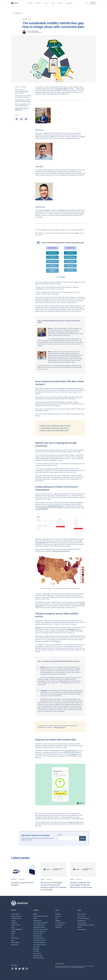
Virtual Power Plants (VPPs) (40, 916)
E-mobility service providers (40, 929)
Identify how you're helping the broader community (23, 96)
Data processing (81, 922)
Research (38, 627)
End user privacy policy (83, 918)
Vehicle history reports (39, 940)
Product (14, 879)
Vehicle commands (16, 916)
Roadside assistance (38, 938)
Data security (14, 944)
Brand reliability (15, 942)
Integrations (14, 922)
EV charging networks (39, 925)
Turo (67, 682)
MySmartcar (58, 927)
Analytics (13, 931)
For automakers (59, 925)
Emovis (82, 602)
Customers (58, 914)
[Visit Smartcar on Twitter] (19, 968)
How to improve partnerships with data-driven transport (22, 91)
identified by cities (73, 629)
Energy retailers (37, 920)
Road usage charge (38, 957)
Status (12, 940)
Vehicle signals (15, 914)
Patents (79, 927)
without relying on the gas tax (61, 551)
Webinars (57, 920)
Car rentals (36, 951)
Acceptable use (81, 920)
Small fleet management (39, 942)
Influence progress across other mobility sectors (23, 104)
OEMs (42, 879)
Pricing (13, 933)
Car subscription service (39, 944)
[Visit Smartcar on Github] (12, 968)
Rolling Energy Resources (55, 506)
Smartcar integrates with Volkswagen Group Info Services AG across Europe (81, 885)
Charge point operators (39, 927)
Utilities (35, 918)
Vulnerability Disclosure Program (85, 925)
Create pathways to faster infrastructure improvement (23, 100)
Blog (56, 918)
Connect (13, 920)
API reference (14, 938)
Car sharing (36, 946)
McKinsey (62, 277)
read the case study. (59, 727)
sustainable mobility (61, 89)
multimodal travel (70, 750)
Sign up (93, 3)
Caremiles (73, 754)
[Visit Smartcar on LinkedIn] (16, 968)
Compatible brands (16, 918)
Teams (13, 927)
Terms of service (81, 914)
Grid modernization (41, 542)
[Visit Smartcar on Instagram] (27, 968)
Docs (12, 936)
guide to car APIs (74, 822)
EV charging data (43, 507)
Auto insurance (37, 953)
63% (47, 301)
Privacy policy (81, 916)
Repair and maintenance (39, 931)
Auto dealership (37, 936)
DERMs (35, 914)
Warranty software (38, 955)
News (71, 879)
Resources (58, 916)
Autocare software (38, 933)
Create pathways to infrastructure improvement (54, 428)
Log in (87, 3)
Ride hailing (36, 949)
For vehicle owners (60, 922)
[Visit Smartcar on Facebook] (23, 968)
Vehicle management (16, 929)
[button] (31, 3)
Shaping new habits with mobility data (22, 109)
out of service (57, 641)
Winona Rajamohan (33, 31)
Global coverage (15, 925)
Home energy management (40, 922)
